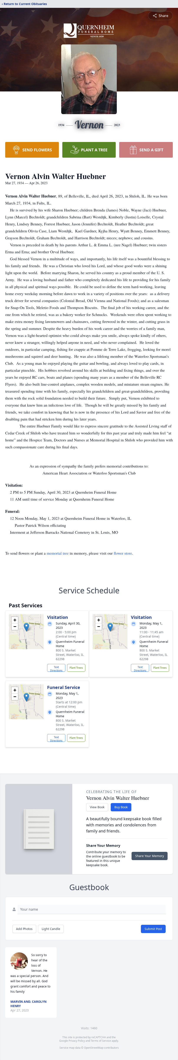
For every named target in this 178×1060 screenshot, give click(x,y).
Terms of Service (101, 1041)
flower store (123, 553)
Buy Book (121, 807)
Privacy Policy (77, 1041)
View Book (97, 807)
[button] (26, 627)
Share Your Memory (149, 856)
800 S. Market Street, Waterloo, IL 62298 (70, 654)
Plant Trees (76, 668)
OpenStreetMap (93, 1048)
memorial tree (58, 553)
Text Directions (56, 668)
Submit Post (153, 929)
